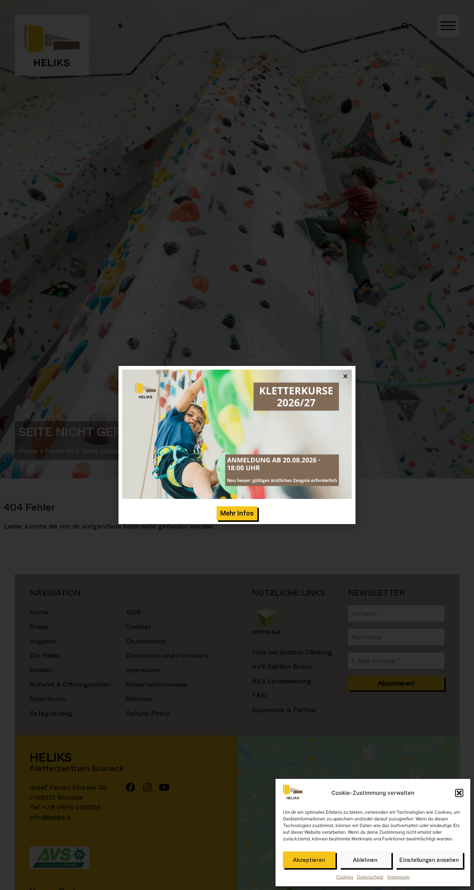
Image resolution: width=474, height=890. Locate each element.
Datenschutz (370, 877)
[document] (237, 445)
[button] (459, 793)
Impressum (398, 877)
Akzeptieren (309, 860)
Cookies (344, 877)
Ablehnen (365, 860)
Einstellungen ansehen (429, 860)
